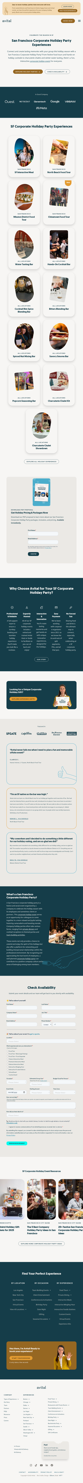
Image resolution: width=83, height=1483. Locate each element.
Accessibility (33, 1472)
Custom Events (65, 1314)
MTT (60, 1475)
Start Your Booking (21, 1358)
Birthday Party (41, 1305)
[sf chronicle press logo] (57, 733)
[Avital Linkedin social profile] (47, 1466)
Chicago (25, 1402)
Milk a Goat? (59, 1472)
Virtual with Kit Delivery (21, 1449)
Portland (26, 1420)
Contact (22, 1472)
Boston (25, 1399)
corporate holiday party (26, 959)
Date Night (41, 1309)
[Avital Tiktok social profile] (36, 1466)
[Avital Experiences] (6, 20)
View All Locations (17, 1309)
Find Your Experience (68, 10)
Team (5, 1405)
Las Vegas (26, 1411)
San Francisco (18, 1300)
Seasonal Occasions (40, 1319)
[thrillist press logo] (41, 733)
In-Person (17, 1446)
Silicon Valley (27, 1430)
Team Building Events (40, 1290)
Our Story (41, 659)
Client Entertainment (41, 1295)
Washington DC (28, 1433)
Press (5, 1417)
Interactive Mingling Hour (65, 1305)
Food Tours (64, 1290)
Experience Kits (65, 1324)
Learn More (67, 6)
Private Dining (63, 1295)
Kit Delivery (17, 1452)
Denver (25, 1408)
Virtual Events (18, 1305)
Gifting (41, 1314)
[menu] (79, 21)
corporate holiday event (40, 61)
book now (67, 21)
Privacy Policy (46, 1472)
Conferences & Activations (41, 1300)
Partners (6, 1408)
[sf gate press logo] (11, 733)
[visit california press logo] (26, 733)
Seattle (25, 1426)
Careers (6, 1420)
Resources (7, 1414)
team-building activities (15, 935)
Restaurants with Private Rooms (57, 1405)
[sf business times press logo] (72, 733)
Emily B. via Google (19, 860)
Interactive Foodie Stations (64, 1309)
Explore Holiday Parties (26, 72)
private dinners (28, 929)
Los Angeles (18, 1290)
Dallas (25, 1405)
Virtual (25, 1436)
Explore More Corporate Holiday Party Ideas (41, 1244)
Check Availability (55, 72)
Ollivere (52, 1475)
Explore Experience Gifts (23, 699)
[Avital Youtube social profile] (41, 1466)
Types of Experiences (10, 1399)
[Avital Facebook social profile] (52, 1466)
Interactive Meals (65, 1300)
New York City (18, 1295)
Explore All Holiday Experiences (41, 462)
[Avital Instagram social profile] (31, 1466)
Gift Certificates (53, 1432)
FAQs (5, 1411)
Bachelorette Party (53, 1423)
